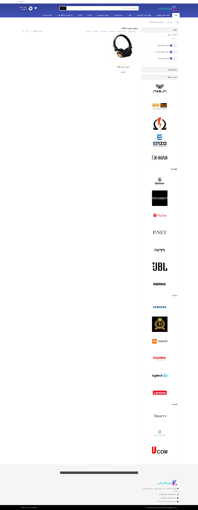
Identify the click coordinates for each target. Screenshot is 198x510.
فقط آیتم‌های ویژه (163, 58)
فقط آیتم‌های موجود (163, 45)
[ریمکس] (159, 283)
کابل (129, 15)
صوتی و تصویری (103, 15)
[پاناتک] (159, 198)
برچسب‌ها (170, 22)
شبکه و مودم (47, 15)
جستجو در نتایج (172, 35)
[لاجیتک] (159, 375)
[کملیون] (159, 358)
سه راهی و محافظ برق (65, 15)
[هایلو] (159, 433)
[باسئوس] (159, 181)
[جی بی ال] (159, 266)
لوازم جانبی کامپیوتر (144, 15)
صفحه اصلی (172, 70)
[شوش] (159, 324)
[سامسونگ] (159, 307)
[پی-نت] (159, 232)
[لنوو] (159, 392)
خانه (175, 15)
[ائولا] (159, 89)
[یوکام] (159, 450)
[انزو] (159, 140)
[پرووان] (159, 215)
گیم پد (89, 15)
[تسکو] (159, 249)
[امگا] (159, 123)
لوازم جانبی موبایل (163, 15)
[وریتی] (159, 415)
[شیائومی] (159, 341)
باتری (80, 15)
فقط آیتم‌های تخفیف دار (162, 52)
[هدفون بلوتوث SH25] (123, 47)
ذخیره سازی (119, 15)
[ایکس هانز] (159, 157)
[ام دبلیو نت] (159, 106)
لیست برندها (172, 77)
